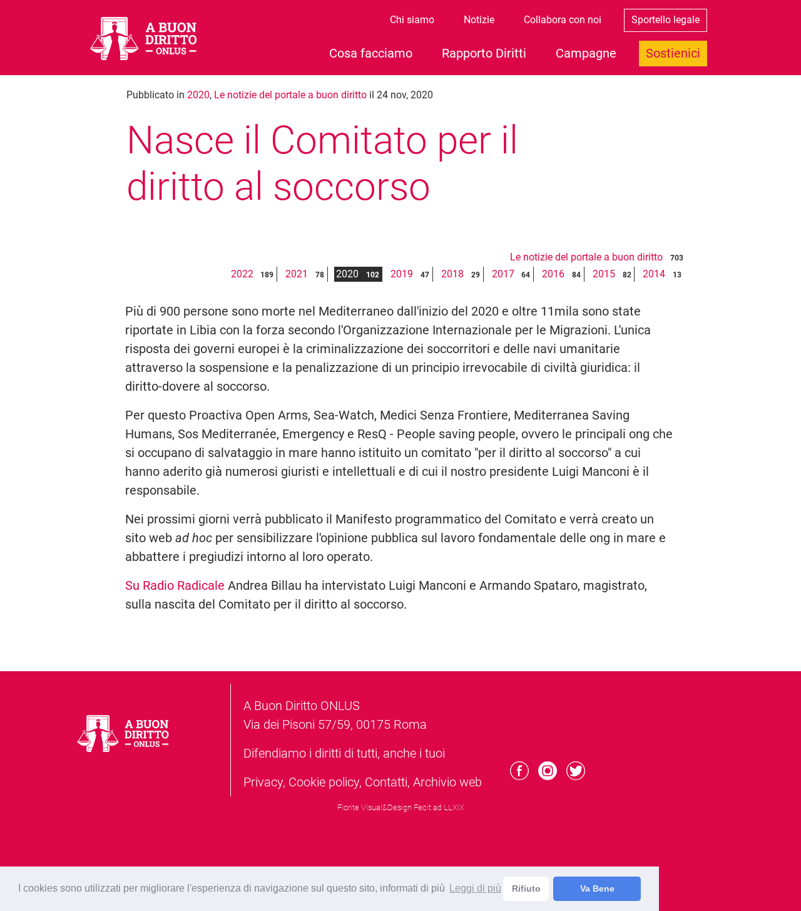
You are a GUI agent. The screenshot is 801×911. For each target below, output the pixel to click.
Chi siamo (412, 20)
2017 (503, 274)
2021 (296, 274)
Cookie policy (323, 782)
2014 (654, 274)
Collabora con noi (562, 20)
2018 (452, 274)
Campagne (586, 53)
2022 (242, 274)
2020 (198, 95)
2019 (401, 274)
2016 (553, 274)
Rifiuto (526, 888)
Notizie (479, 20)
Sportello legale (665, 20)
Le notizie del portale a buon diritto (290, 95)
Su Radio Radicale (175, 585)
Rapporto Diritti (484, 53)
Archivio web (447, 782)
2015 (604, 274)
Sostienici (673, 53)
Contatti (386, 782)
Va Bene (597, 888)
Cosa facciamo (370, 53)
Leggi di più (475, 888)
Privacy (263, 782)
